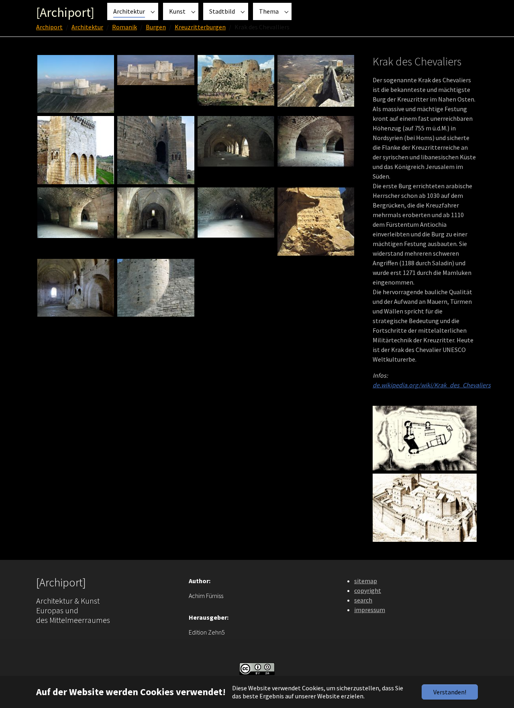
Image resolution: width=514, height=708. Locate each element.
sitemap (365, 581)
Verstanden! (449, 692)
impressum (369, 610)
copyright (367, 590)
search (363, 600)
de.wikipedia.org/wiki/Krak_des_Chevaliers (432, 385)
